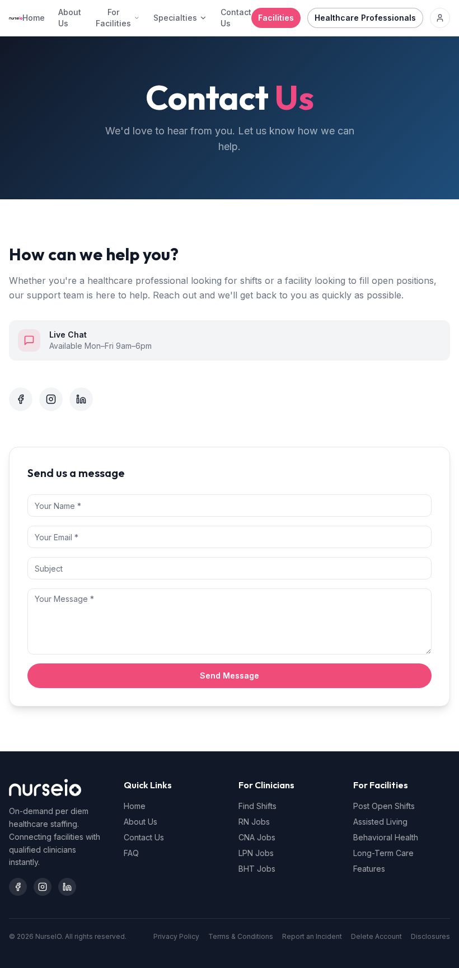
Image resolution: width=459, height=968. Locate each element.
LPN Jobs (256, 853)
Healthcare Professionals (365, 17)
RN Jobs (254, 821)
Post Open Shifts (384, 806)
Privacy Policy (176, 936)
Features (369, 868)
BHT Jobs (256, 868)
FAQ (131, 853)
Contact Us (236, 17)
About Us (69, 17)
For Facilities (113, 17)
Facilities (276, 17)
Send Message (229, 675)
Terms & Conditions (240, 936)
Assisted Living (380, 821)
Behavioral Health (385, 837)
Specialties (175, 17)
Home (33, 17)
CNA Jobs (256, 837)
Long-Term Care (383, 853)
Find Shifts (257, 806)
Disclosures (430, 936)
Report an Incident (312, 936)
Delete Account (376, 936)
